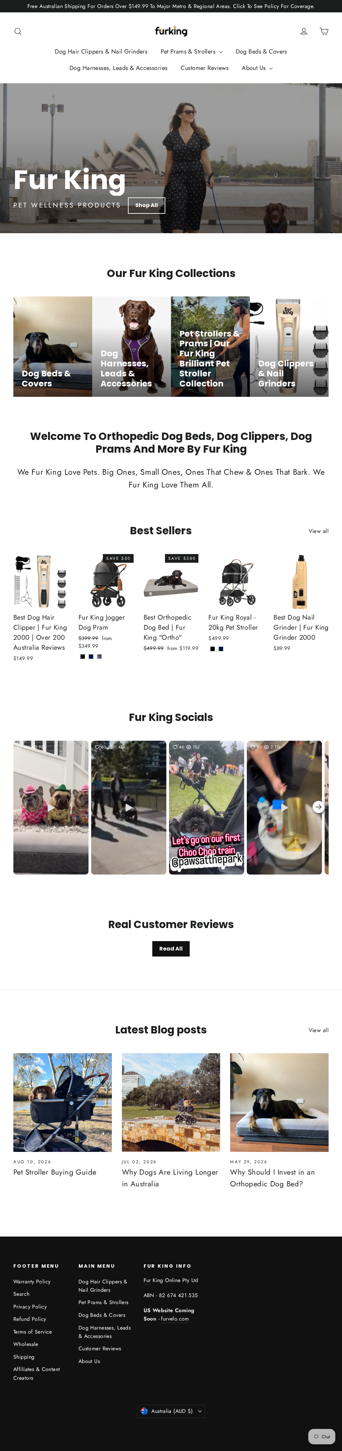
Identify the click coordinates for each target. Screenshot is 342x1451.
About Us (255, 68)
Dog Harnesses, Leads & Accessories (118, 68)
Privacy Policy (30, 1306)
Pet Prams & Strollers (189, 51)
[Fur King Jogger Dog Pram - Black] (83, 656)
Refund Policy (29, 1319)
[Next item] (318, 808)
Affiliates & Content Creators (36, 1373)
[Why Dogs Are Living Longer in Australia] (171, 1102)
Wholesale (25, 1344)
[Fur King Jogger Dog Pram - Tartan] (99, 656)
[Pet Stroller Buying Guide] (62, 1102)
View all (319, 531)
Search (21, 1294)
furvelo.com (175, 1319)
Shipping (23, 1357)
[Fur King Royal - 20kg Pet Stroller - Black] (212, 649)
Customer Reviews (204, 68)
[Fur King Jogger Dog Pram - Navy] (91, 656)
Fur (147, 1280)
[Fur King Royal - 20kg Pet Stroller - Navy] (221, 649)
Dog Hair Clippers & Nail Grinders (101, 51)
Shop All (146, 205)
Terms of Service (32, 1332)
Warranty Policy (31, 1281)
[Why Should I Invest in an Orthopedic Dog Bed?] (279, 1102)
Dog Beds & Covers (261, 51)
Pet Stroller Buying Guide (55, 1172)
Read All (171, 949)
